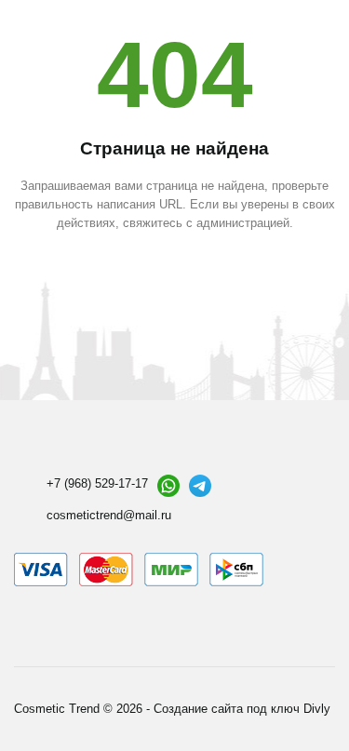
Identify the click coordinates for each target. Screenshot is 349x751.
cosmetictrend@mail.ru (109, 515)
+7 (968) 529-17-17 (97, 483)
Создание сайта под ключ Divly (242, 709)
